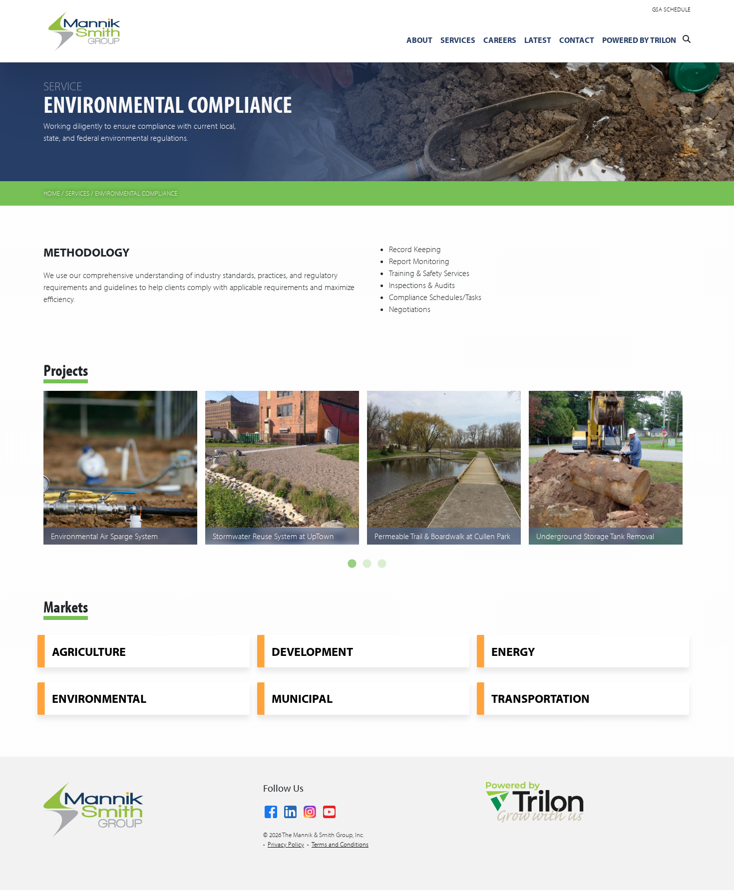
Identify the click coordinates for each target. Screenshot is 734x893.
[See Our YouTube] (329, 810)
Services (457, 40)
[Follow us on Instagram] (310, 810)
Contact (576, 40)
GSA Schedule (671, 9)
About (419, 40)
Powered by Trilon (639, 40)
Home (51, 193)
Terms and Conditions (340, 844)
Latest (537, 40)
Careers (499, 40)
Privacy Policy (286, 844)
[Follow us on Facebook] (271, 810)
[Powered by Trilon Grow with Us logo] (534, 801)
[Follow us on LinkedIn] (290, 810)
